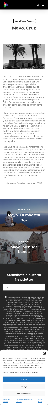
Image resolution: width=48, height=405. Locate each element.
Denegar (24, 386)
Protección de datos (27, 297)
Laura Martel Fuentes (25, 21)
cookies (28, 299)
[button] (44, 353)
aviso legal (18, 299)
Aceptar (24, 379)
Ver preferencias (24, 393)
